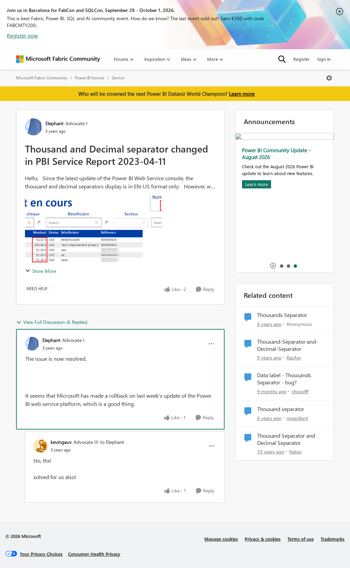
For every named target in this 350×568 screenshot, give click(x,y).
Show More (44, 271)
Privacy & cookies (263, 539)
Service (118, 77)
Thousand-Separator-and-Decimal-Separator (287, 345)
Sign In (324, 59)
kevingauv (61, 442)
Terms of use (300, 539)
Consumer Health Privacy (94, 554)
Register (301, 59)
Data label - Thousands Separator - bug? (284, 379)
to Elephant (112, 442)
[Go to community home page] (58, 59)
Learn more (242, 93)
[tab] (281, 265)
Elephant (54, 123)
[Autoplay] (273, 265)
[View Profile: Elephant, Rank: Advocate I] (33, 126)
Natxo (295, 451)
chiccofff (300, 391)
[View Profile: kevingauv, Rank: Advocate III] (40, 446)
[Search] (282, 59)
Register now (22, 35)
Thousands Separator (282, 315)
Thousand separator (280, 409)
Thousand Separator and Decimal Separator (286, 439)
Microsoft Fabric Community (41, 77)
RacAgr (293, 357)
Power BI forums (89, 77)
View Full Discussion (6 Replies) (55, 322)
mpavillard (297, 418)
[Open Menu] (329, 78)
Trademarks (333, 539)
